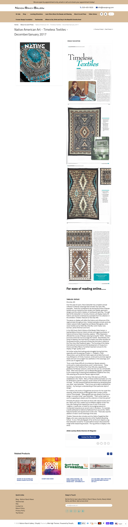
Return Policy (20, 508)
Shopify (37, 523)
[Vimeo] (82, 511)
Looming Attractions (36, 14)
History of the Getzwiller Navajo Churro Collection (25, 479)
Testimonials (39, 19)
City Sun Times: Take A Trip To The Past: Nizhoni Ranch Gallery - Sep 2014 (101, 480)
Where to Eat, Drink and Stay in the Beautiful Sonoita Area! (63, 19)
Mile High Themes (53, 523)
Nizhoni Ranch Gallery (27, 523)
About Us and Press (80, 14)
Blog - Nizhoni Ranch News (25, 499)
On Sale (18, 14)
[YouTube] (79, 511)
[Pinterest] (71, 511)
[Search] (112, 14)
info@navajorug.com (106, 7)
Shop (24, 14)
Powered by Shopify (66, 523)
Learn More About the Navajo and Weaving (58, 14)
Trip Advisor (19, 513)
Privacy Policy (20, 510)
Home (16, 24)
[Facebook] (67, 511)
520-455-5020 (87, 7)
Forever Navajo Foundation (24, 19)
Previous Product (99, 29)
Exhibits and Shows (48, 479)
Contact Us (19, 506)
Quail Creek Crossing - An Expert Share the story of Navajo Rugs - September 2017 (76, 480)
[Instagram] (75, 511)
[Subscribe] (110, 505)
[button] (120, 524)
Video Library (93, 14)
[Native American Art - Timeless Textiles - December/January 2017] (35, 62)
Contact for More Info (89, 437)
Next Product (108, 29)
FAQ (17, 504)
